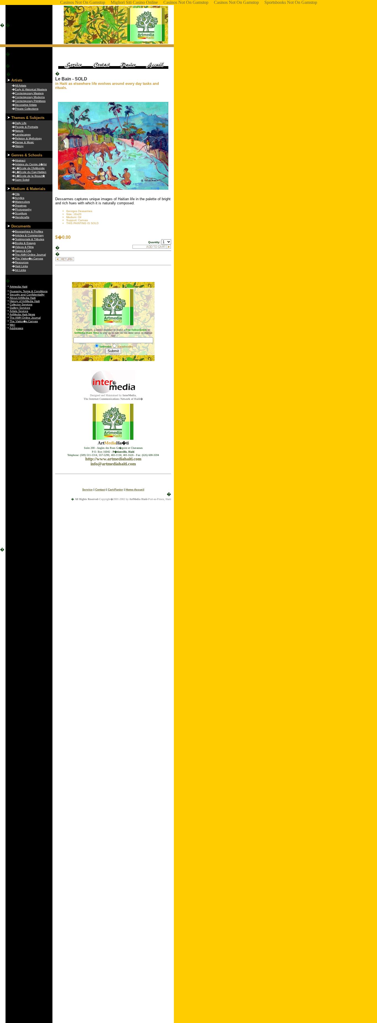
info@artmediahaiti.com (113, 464)
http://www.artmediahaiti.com (113, 459)
